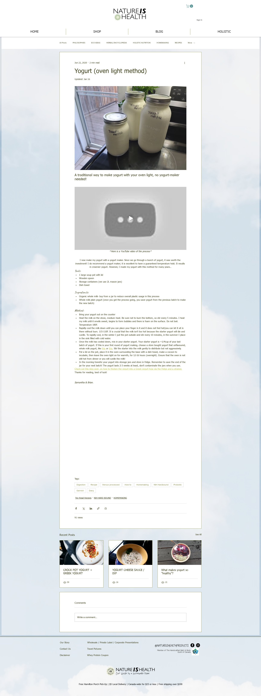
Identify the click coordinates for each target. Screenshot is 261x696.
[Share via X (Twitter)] (83, 508)
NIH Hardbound (161, 484)
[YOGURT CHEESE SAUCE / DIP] (130, 552)
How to (128, 484)
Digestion (81, 484)
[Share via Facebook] (76, 508)
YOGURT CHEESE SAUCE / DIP (128, 572)
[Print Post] (105, 508)
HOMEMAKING (163, 43)
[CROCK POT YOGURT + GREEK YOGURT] (81, 552)
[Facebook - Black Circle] (192, 645)
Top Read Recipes (83, 498)
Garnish (80, 490)
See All (198, 535)
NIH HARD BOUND (102, 498)
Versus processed (110, 484)
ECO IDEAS (95, 43)
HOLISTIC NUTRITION (142, 43)
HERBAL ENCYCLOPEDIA (116, 43)
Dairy (91, 490)
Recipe (94, 484)
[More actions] (184, 63)
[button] (190, 6)
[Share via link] (98, 508)
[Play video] (130, 218)
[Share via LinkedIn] (90, 508)
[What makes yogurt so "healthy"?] (179, 552)
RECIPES (178, 43)
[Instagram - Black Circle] (198, 645)
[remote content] (130, 429)
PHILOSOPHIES (79, 43)
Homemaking (142, 484)
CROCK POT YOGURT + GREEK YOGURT (77, 572)
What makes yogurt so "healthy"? (174, 572)
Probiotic (178, 484)
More (190, 43)
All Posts (63, 43)
